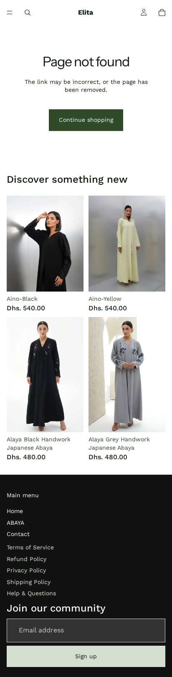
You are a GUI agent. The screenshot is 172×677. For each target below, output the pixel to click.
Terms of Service (30, 547)
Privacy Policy (26, 570)
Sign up (86, 656)
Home (15, 511)
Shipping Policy (29, 582)
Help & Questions (31, 593)
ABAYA (15, 522)
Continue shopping (86, 119)
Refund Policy (26, 559)
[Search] (27, 12)
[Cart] (162, 12)
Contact (18, 534)
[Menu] (9, 12)
